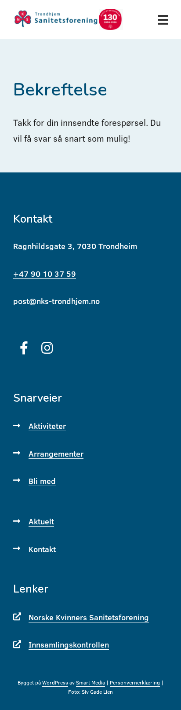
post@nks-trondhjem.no (56, 301)
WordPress (55, 682)
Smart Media (90, 682)
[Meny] (163, 19)
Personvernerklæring (135, 682)
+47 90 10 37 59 (44, 273)
